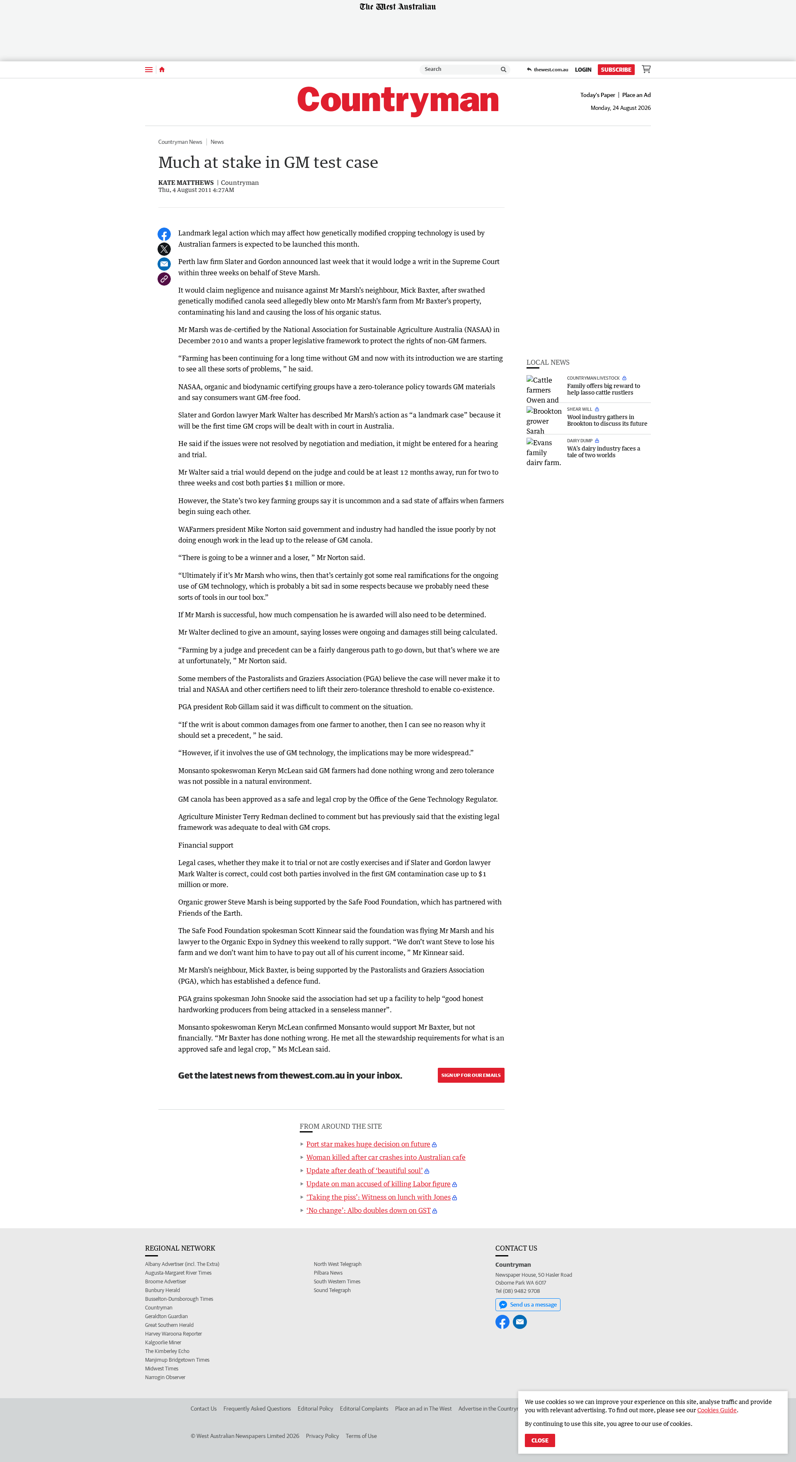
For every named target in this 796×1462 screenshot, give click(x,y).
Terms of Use (361, 1436)
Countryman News (180, 141)
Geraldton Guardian (166, 1316)
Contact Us (204, 1408)
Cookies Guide (717, 1410)
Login (583, 69)
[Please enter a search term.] (503, 69)
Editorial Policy (315, 1408)
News (217, 141)
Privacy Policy (322, 1436)
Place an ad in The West (423, 1408)
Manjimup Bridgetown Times (177, 1360)
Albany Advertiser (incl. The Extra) (182, 1264)
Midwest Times (161, 1368)
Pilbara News (328, 1273)
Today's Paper (597, 95)
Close (539, 1440)
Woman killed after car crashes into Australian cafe (386, 1157)
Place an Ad (636, 95)
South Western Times (337, 1281)
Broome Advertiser (165, 1281)
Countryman (158, 1307)
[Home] (162, 70)
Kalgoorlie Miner (163, 1342)
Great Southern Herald (169, 1325)
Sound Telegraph (332, 1290)
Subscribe (616, 69)
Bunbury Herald (162, 1290)
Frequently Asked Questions (257, 1408)
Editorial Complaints (364, 1408)
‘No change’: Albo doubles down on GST (368, 1210)
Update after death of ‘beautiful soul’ (364, 1170)
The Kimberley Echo (167, 1351)
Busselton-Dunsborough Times (179, 1299)
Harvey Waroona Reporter (173, 1334)
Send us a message (533, 1304)
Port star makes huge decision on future (368, 1144)
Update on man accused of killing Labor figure (378, 1184)
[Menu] (149, 69)
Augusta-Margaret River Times (178, 1273)
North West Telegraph (338, 1264)
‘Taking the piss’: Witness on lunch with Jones (378, 1197)
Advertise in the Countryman (493, 1408)
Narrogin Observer (165, 1377)
